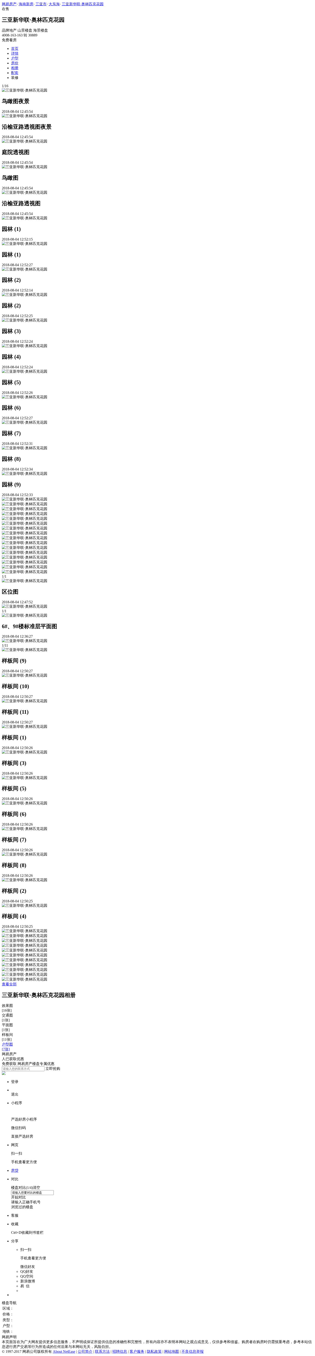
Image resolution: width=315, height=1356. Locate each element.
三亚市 (41, 4)
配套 (14, 73)
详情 (14, 53)
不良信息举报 (192, 1351)
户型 (14, 58)
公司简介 (85, 1351)
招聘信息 (119, 1351)
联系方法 (102, 1351)
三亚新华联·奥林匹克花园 (83, 4)
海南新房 (26, 4)
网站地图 (171, 1351)
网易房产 (9, 4)
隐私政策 (154, 1351)
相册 (14, 68)
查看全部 (9, 984)
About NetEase (64, 1351)
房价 (14, 63)
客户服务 (137, 1351)
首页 (14, 49)
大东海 (54, 4)
